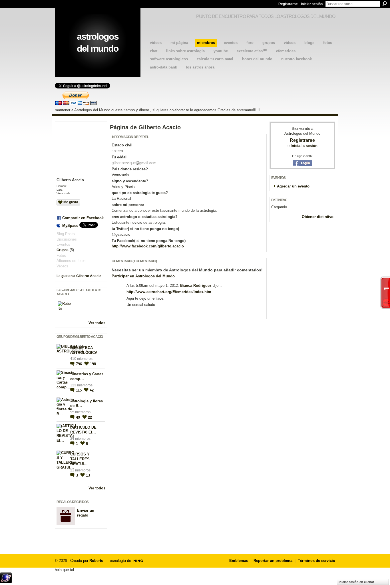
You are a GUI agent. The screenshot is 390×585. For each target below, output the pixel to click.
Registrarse (288, 4)
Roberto (96, 560)
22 (90, 417)
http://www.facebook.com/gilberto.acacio (148, 246)
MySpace (70, 225)
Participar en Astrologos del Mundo (143, 276)
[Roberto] (64, 308)
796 (79, 364)
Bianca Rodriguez (196, 285)
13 (88, 475)
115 (79, 390)
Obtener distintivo (317, 217)
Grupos (63, 250)
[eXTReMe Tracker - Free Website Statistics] (6, 581)
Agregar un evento (293, 186)
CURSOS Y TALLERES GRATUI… (80, 459)
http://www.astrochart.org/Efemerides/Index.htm (168, 292)
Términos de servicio (316, 560)
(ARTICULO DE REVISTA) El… (83, 429)
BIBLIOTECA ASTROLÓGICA (83, 350)
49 (78, 417)
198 (93, 364)
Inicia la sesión (304, 146)
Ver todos (97, 323)
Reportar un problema (273, 560)
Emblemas (238, 560)
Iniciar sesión (312, 4)
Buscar (384, 3)
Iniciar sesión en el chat (356, 582)
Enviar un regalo (85, 512)
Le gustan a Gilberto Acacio (79, 276)
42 (92, 390)
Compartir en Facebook (83, 218)
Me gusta (70, 202)
